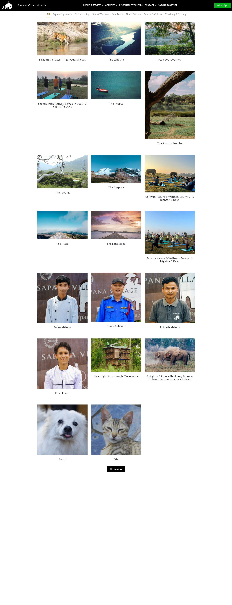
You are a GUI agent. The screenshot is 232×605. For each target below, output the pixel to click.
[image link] (6, 5)
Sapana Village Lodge (32, 5)
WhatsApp (222, 5)
